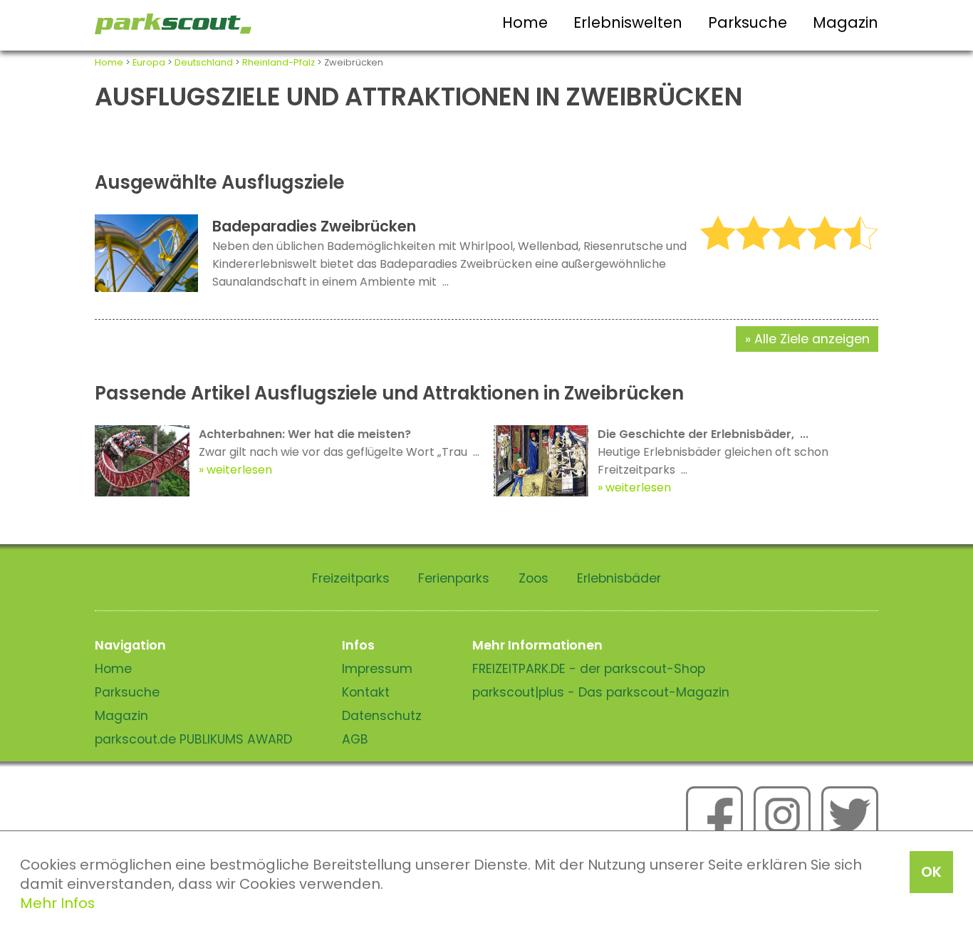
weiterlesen (239, 470)
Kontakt (366, 692)
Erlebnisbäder (619, 578)
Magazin (845, 22)
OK (931, 872)
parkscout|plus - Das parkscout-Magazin (600, 692)
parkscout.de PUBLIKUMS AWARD (193, 739)
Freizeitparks (351, 578)
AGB (355, 739)
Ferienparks (453, 578)
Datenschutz (382, 715)
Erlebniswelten (627, 22)
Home (525, 22)
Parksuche (747, 22)
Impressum (377, 668)
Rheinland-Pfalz (278, 62)
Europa (148, 62)
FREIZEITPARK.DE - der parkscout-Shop (588, 668)
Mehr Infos (57, 903)
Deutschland (204, 62)
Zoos (533, 578)
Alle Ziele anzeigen (812, 339)
